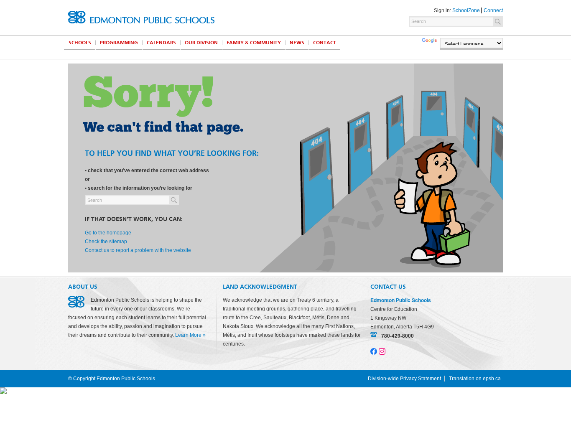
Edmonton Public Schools (141, 17)
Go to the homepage (108, 233)
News (297, 43)
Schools (80, 43)
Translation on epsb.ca (475, 379)
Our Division (201, 43)
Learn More (188, 335)
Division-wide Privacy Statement (404, 379)
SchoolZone (466, 10)
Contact (324, 43)
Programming (119, 43)
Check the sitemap (106, 241)
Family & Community (254, 43)
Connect (493, 10)
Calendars (161, 43)
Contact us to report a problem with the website (138, 250)
